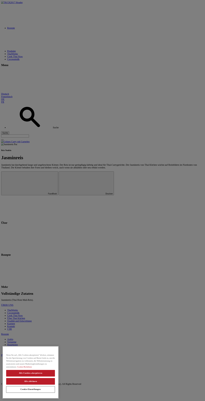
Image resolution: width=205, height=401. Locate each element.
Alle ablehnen (30, 381)
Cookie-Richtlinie (24, 367)
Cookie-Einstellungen (30, 389)
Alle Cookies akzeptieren (30, 373)
